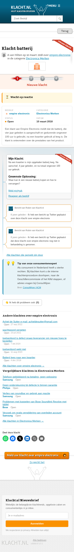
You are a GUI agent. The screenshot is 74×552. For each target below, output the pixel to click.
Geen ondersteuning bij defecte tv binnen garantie (30, 385)
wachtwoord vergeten (14, 329)
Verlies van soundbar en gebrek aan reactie (26, 393)
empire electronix (59, 55)
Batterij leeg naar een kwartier (19, 357)
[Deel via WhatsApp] (5, 438)
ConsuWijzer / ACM (32, 287)
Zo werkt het (37, 462)
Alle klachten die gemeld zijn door (25, 255)
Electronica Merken (37, 58)
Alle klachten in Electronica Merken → (23, 421)
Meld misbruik (15, 190)
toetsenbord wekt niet (14, 349)
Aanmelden (37, 523)
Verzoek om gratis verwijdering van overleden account (32, 412)
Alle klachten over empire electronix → (23, 365)
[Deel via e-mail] (42, 438)
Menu (54, 6)
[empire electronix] (37, 66)
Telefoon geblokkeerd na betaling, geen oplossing (30, 376)
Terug (64, 31)
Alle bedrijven (39, 540)
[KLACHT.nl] (30, 9)
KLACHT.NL (15, 543)
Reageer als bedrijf (18, 196)
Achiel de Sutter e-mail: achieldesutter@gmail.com (30, 321)
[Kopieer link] (34, 438)
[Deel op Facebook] (13, 438)
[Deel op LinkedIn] (27, 438)
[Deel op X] (20, 438)
